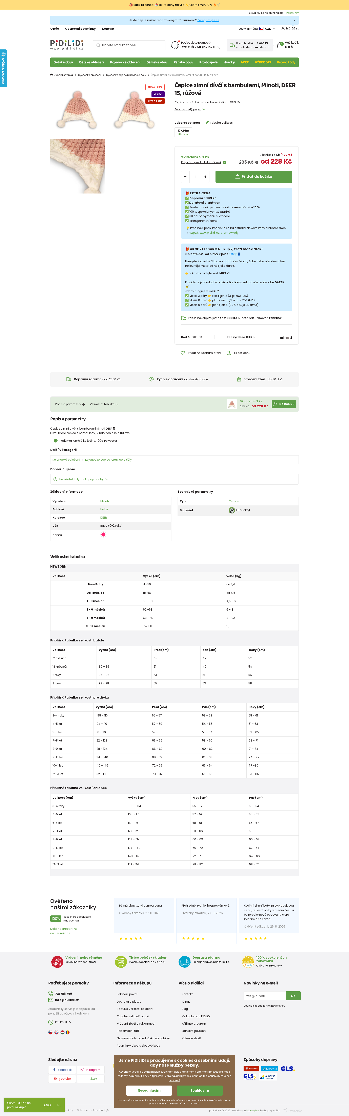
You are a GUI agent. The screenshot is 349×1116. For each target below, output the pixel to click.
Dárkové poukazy (194, 1031)
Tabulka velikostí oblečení (135, 1009)
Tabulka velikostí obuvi (133, 1016)
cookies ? (174, 1080)
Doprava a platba (129, 1002)
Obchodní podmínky (80, 29)
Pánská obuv (183, 62)
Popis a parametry (68, 404)
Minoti (104, 501)
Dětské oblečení (91, 62)
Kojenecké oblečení (125, 62)
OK (293, 996)
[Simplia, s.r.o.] (292, 1110)
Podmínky (292, 13)
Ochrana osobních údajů (93, 1110)
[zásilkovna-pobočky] (252, 1069)
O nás (54, 29)
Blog (185, 1009)
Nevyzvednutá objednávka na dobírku (143, 1038)
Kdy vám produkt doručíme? (201, 162)
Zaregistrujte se (208, 20)
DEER (103, 518)
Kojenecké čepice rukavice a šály (126, 75)
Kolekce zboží (191, 1038)
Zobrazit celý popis (187, 109)
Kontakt (108, 29)
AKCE (245, 62)
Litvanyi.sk (252, 1110)
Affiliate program (194, 1024)
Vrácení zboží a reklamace (136, 1024)
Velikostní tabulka (102, 404)
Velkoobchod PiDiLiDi (196, 1016)
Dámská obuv (157, 62)
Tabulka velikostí (221, 123)
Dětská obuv (63, 62)
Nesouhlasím (149, 1090)
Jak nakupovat (127, 994)
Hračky (229, 62)
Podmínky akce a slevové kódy (138, 1046)
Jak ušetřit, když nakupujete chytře (83, 479)
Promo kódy (286, 62)
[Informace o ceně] (256, 162)
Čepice (234, 501)
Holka (104, 509)
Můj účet (292, 28)
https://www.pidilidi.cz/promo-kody (214, 233)
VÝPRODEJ (263, 62)
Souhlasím (199, 1090)
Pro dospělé (208, 62)
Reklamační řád (128, 1031)
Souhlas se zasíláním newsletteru (264, 1005)
